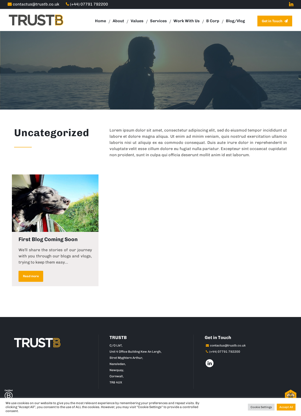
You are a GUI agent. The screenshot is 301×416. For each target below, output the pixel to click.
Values (137, 20)
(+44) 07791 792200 (89, 4)
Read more (31, 276)
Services (158, 20)
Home (100, 20)
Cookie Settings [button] (261, 407)
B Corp (212, 20)
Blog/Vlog (235, 20)
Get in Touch (272, 21)
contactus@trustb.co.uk (36, 4)
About (118, 20)
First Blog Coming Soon (48, 239)
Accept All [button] (286, 407)
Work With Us (186, 20)
